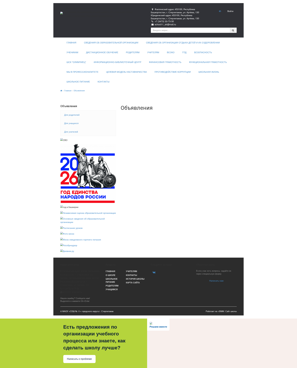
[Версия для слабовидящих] (220, 11)
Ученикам (72, 52)
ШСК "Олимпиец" (76, 62)
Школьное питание (78, 81)
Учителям (153, 52)
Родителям (133, 52)
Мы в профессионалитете (82, 72)
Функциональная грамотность (208, 62)
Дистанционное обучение (102, 52)
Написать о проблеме (79, 359)
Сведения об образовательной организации (111, 42)
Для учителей (71, 131)
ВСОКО (170, 52)
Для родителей (72, 114)
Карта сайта (133, 282)
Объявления (79, 90)
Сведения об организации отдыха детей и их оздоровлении (183, 42)
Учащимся (112, 289)
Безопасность (203, 52)
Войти (230, 11)
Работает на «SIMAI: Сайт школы (221, 311)
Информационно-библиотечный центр (117, 62)
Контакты (103, 81)
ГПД (184, 52)
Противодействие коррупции (173, 72)
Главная (71, 42)
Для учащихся (71, 123)
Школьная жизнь (208, 72)
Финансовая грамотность (165, 62)
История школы (135, 278)
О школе (110, 275)
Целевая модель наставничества (126, 72)
